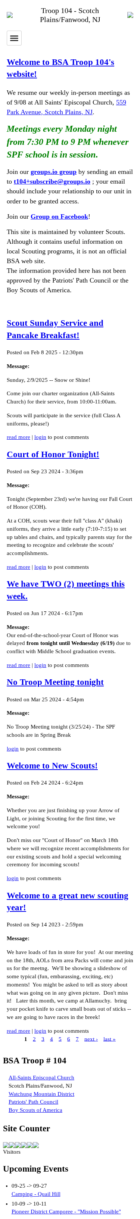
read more (18, 437)
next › (91, 1039)
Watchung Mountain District (41, 1094)
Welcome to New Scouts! (52, 765)
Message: (18, 366)
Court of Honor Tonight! (53, 454)
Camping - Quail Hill (36, 1194)
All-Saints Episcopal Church (41, 1078)
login (40, 437)
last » (109, 1039)
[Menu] (14, 38)
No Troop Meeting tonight (55, 682)
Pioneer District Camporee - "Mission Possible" (66, 1212)
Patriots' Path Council (33, 1102)
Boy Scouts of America (35, 1110)
